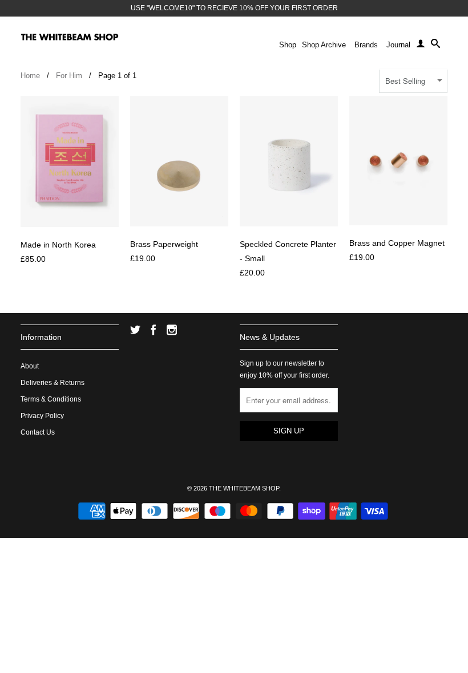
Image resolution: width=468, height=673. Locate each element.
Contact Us (38, 432)
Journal (398, 44)
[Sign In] (420, 45)
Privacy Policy (42, 416)
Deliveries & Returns (52, 383)
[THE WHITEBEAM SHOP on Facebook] (153, 330)
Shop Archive (324, 44)
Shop (287, 44)
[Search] (435, 45)
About (30, 366)
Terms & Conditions (51, 399)
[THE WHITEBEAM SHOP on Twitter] (135, 330)
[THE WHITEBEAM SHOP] (70, 37)
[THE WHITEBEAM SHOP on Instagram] (172, 330)
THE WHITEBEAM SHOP (244, 488)
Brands (366, 44)
